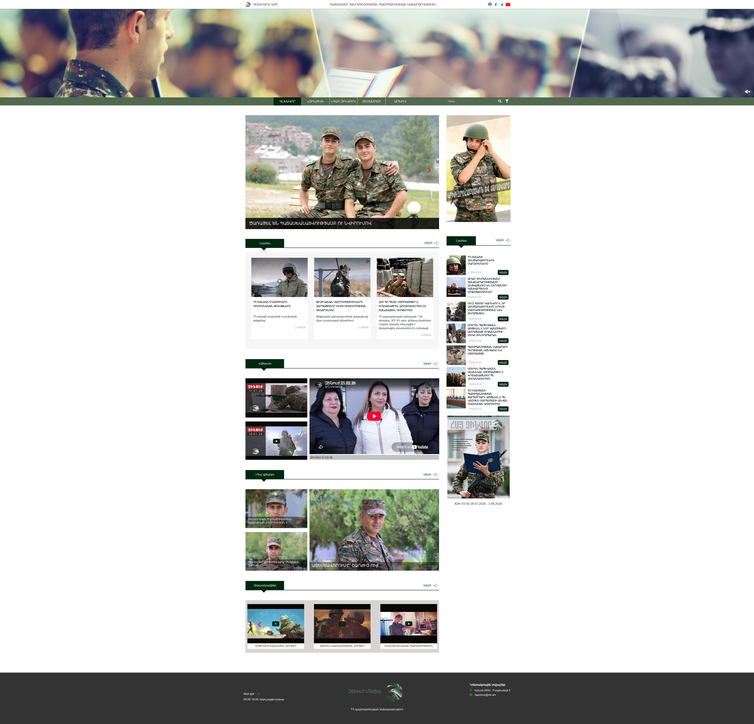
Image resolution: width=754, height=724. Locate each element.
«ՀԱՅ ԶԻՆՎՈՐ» (343, 101)
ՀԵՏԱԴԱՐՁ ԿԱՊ (265, 4)
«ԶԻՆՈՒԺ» (315, 101)
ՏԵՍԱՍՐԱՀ (371, 101)
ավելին (428, 242)
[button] (428, 170)
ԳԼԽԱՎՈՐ (287, 101)
